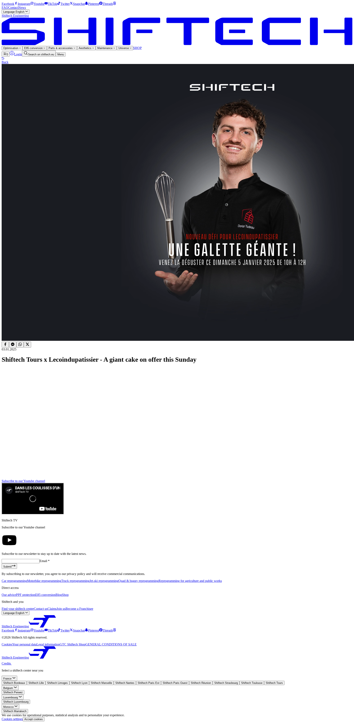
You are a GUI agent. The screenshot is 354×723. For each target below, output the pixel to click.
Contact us (41, 608)
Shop (65, 594)
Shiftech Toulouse (251, 682)
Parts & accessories (61, 48)
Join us (61, 608)
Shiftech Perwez (13, 692)
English (14, 11)
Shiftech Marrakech (14, 711)
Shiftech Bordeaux (14, 682)
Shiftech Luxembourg (15, 701)
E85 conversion (33, 48)
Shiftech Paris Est (148, 682)
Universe (124, 48)
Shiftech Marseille (101, 682)
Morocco (8, 706)
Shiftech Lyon (79, 682)
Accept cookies (33, 719)
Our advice (9, 594)
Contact (13, 7)
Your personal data (24, 644)
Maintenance (105, 48)
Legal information (48, 644)
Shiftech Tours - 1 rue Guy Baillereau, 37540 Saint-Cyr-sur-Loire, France (54, 470)
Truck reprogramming (75, 581)
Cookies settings (12, 719)
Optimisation (11, 48)
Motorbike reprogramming (44, 581)
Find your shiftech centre (18, 608)
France (7, 678)
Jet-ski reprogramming (104, 581)
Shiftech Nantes (124, 682)
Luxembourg (11, 697)
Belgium (8, 688)
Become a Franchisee (79, 608)
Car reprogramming (14, 581)
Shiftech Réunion (201, 682)
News (22, 7)
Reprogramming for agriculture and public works (190, 581)
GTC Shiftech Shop (72, 644)
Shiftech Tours (274, 682)
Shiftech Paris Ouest (175, 682)
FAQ (5, 7)
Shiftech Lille (36, 682)
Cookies (7, 644)
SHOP (137, 48)
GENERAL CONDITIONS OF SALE (111, 644)
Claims (52, 608)
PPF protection (25, 594)
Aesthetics (85, 48)
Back (5, 62)
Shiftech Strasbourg (226, 682)
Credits (7, 663)
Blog (59, 594)
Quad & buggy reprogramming (138, 581)
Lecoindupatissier (29, 406)
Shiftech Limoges (57, 682)
